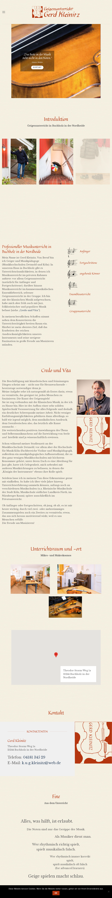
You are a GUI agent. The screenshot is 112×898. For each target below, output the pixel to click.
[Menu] (3, 12)
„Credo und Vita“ (29, 310)
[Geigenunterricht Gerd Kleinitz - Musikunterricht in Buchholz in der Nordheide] (56, 12)
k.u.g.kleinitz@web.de (41, 763)
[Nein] (108, 892)
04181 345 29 (34, 757)
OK (56, 893)
